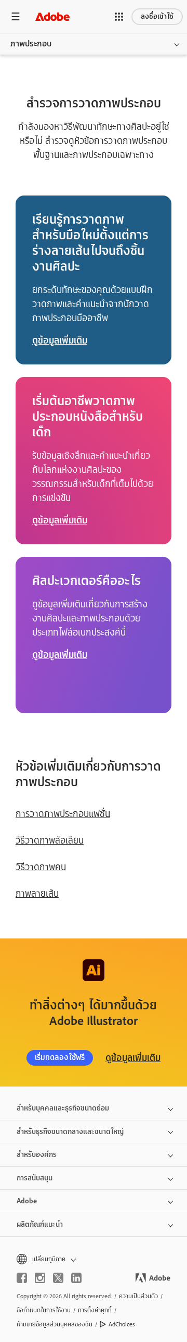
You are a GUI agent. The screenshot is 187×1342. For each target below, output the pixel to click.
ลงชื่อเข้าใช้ (157, 16)
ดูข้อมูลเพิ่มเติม (133, 1058)
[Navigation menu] (15, 16)
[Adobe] (52, 16)
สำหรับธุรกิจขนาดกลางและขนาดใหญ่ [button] (70, 1131)
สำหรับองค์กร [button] (37, 1154)
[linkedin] (76, 1278)
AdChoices (122, 1324)
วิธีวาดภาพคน (41, 867)
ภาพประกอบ (30, 43)
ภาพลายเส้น (37, 893)
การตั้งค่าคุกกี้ (95, 1310)
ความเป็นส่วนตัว (138, 1296)
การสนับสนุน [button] (34, 1178)
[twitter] (58, 1278)
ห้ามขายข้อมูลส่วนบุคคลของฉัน (54, 1324)
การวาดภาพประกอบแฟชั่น (63, 814)
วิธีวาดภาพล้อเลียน (50, 840)
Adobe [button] (27, 1201)
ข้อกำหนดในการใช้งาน (44, 1310)
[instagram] (40, 1278)
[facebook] (22, 1278)
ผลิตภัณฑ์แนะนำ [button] (40, 1224)
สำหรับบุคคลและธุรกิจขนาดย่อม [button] (63, 1108)
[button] (119, 16)
